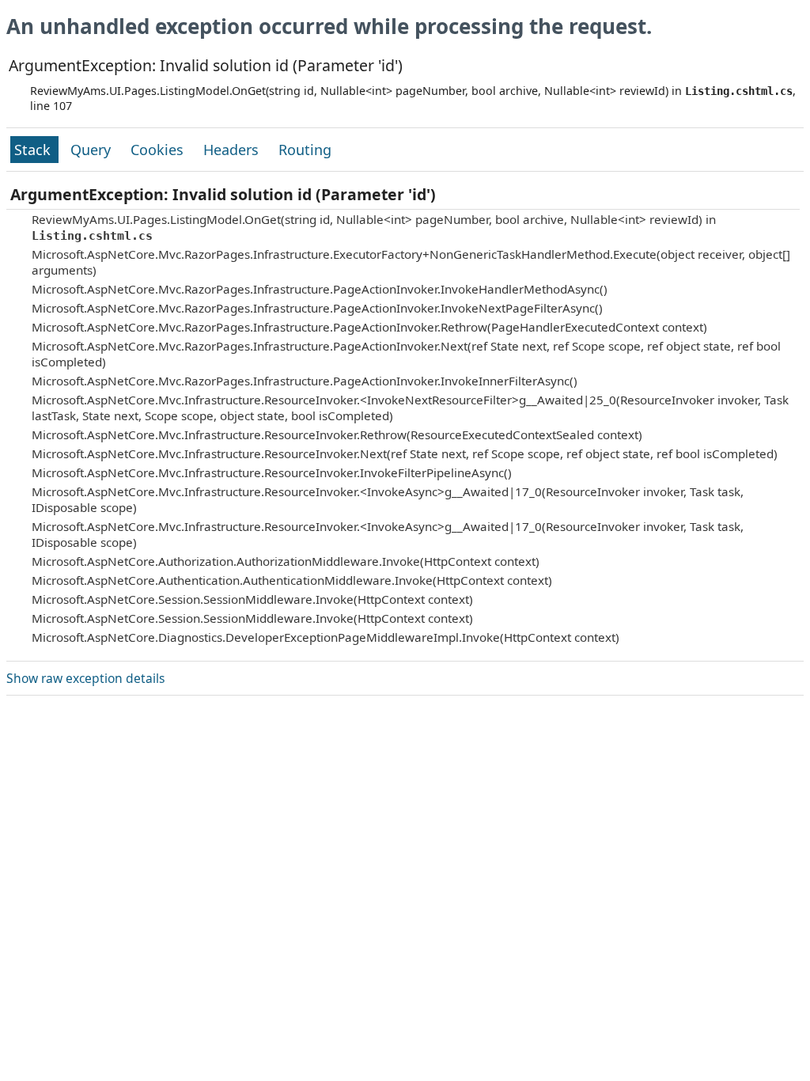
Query (92, 149)
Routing (304, 149)
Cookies (159, 149)
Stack (34, 149)
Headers (233, 149)
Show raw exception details (85, 678)
